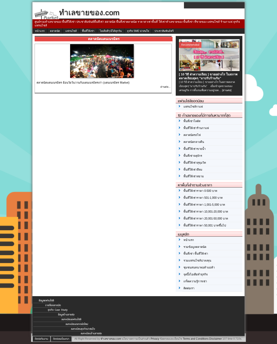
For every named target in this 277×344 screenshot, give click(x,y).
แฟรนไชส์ (71, 30)
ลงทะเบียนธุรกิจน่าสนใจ (83, 329)
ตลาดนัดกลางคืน (194, 142)
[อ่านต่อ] (226, 90)
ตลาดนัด (55, 30)
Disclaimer (215, 338)
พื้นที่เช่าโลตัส (192, 121)
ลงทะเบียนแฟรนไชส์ (71, 319)
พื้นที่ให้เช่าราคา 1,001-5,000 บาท (204, 204)
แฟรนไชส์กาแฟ (193, 106)
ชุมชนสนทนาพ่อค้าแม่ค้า (199, 267)
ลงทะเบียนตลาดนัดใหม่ (77, 324)
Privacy (155, 338)
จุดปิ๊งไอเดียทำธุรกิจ (196, 274)
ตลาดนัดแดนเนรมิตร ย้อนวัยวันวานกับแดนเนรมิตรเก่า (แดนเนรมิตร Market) (83, 82)
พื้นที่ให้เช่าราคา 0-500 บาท (200, 190)
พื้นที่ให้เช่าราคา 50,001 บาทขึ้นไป (205, 225)
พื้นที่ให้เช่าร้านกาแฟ (196, 128)
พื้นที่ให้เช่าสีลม (193, 169)
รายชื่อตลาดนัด (53, 305)
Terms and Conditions (196, 338)
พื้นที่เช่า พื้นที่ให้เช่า (196, 253)
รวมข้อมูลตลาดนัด (195, 247)
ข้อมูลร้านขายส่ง (66, 314)
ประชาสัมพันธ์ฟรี (164, 30)
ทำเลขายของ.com (111, 338)
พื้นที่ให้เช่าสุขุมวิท (195, 162)
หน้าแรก (40, 30)
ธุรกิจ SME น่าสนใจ (138, 30)
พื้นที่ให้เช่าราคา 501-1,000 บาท (203, 197)
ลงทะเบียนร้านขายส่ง (91, 333)
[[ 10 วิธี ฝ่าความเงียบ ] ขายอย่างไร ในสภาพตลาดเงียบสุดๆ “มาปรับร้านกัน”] (210, 69)
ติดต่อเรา (189, 288)
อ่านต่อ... (165, 86)
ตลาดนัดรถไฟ (192, 135)
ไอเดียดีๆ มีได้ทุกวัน (111, 30)
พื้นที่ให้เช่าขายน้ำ (195, 148)
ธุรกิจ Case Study (58, 310)
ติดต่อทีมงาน (41, 339)
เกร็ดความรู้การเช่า (195, 281)
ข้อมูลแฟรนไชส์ (46, 300)
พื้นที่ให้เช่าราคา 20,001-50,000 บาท (206, 218)
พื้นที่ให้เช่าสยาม (194, 176)
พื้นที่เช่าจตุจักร (193, 155)
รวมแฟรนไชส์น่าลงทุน (197, 260)
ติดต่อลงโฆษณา (61, 339)
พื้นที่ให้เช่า (88, 30)
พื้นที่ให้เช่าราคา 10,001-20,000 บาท (206, 211)
